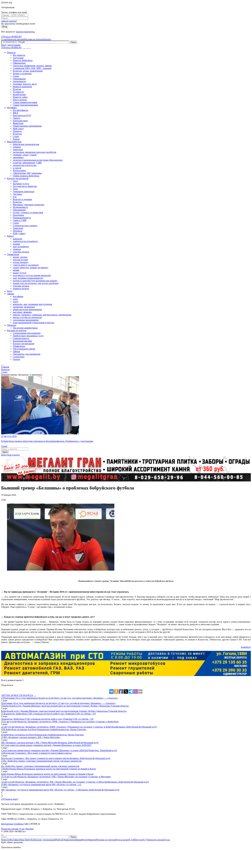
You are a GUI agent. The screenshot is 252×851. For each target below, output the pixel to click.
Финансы (17, 231)
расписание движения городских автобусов (34, 152)
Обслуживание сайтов (24, 349)
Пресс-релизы (20, 99)
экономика (18, 157)
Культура (17, 134)
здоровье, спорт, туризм (24, 155)
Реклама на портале (34, 39)
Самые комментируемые (25, 102)
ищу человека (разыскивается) (28, 278)
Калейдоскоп (19, 94)
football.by (246, 647)
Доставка (17, 194)
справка (17, 147)
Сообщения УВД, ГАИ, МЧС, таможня (32, 68)
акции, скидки (20, 257)
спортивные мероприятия (25, 320)
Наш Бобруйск (14, 141)
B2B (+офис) (19, 233)
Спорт (16, 76)
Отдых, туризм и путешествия (28, 212)
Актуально (18, 58)
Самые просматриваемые (25, 105)
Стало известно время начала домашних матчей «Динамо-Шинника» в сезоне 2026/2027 (45, 750)
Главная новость (21, 338)
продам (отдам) (20, 259)
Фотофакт (12, 107)
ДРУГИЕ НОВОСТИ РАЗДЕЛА (17, 695)
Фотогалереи (19, 170)
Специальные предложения (26, 333)
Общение (11, 325)
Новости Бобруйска (23, 60)
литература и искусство (24, 165)
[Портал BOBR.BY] (11, 36)
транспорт (18, 149)
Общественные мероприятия (27, 126)
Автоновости (19, 81)
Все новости (19, 55)
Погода (141, 839)
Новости (11, 52)
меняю (16, 270)
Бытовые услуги (21, 183)
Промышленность (22, 217)
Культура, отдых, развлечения (27, 71)
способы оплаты (21, 252)
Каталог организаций (17, 178)
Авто (15, 181)
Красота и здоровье (22, 199)
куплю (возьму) (20, 262)
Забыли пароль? (9, 21)
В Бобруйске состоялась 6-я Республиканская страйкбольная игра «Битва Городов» (42, 734)
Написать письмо (15, 39)
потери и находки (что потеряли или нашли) (35, 280)
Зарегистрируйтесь (25, 31)
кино (15, 299)
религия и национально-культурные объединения (37, 160)
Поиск (73, 42)
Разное (16, 139)
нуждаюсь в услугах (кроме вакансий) (32, 275)
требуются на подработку (25, 241)
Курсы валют (125, 839)
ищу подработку (21, 246)
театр (15, 301)
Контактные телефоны (12, 824)
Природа (17, 131)
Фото (9, 291)
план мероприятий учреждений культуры (33, 322)
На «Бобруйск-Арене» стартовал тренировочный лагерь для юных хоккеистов (40, 766)
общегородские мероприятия (27, 309)
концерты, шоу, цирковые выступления (32, 304)
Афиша (10, 294)
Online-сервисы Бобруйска (26, 176)
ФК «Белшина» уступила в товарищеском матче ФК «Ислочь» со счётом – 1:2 (40, 790)
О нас (4, 39)
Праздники (18, 215)
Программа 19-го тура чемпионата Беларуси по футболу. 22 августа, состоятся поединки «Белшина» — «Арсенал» (58, 703)
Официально (19, 63)
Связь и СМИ (19, 220)
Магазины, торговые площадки (28, 204)
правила (17, 249)
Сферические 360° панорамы (27, 173)
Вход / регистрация (10, 45)
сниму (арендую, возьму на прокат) (30, 267)
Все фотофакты (20, 110)
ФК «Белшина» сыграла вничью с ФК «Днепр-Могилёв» (29, 742)
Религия (17, 89)
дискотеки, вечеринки (24, 307)
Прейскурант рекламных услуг (28, 335)
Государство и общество (25, 186)
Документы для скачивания (26, 354)
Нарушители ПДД (22, 115)
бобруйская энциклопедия (26, 144)
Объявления (13, 254)
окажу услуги (19, 273)
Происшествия (20, 120)
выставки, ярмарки (22, 312)
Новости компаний (22, 86)
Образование (19, 78)
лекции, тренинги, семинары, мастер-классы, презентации (42, 314)
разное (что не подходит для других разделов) (35, 283)
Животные (18, 123)
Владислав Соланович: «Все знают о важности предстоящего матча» (35, 758)
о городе (17, 168)
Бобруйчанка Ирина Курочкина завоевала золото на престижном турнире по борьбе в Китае (47, 774)
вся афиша (18, 296)
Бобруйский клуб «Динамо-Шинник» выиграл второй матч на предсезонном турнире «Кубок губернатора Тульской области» (64, 711)
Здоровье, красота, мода (25, 84)
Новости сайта (20, 97)
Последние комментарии (25, 328)
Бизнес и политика (22, 73)
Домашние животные (23, 191)
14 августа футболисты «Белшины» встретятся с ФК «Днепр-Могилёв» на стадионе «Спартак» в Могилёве (54, 782)
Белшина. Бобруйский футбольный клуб (136, 727)
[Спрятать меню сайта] (2, 834)
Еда (14, 196)
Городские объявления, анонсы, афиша (32, 65)
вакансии (17, 238)
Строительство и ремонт (25, 225)
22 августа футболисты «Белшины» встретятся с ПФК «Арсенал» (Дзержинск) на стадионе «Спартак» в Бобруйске (58, 727)
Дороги (16, 118)
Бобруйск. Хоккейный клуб (103, 750)
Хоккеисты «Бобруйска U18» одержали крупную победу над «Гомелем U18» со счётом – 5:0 (47, 719)
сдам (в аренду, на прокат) (26, 265)
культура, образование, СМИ (27, 162)
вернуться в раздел (10, 455)
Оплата (47, 39)
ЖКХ (15, 113)
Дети (15, 189)
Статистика (18, 356)
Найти (5, 452)
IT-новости (18, 92)
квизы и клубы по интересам (27, 317)
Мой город (18, 128)
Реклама (29, 829)
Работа (10, 236)
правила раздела (21, 288)
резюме (16, 244)
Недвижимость (20, 207)
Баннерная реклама (22, 341)
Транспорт (18, 228)
